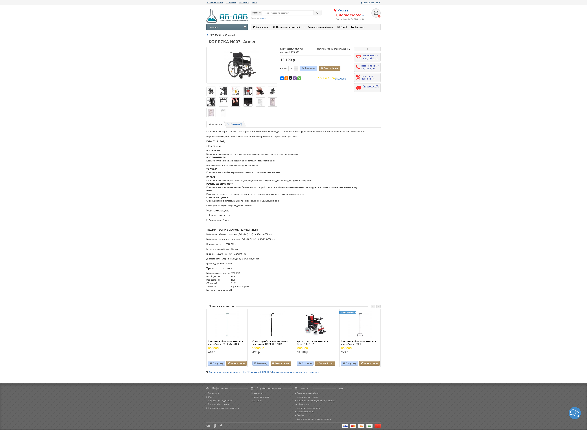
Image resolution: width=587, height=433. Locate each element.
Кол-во (283, 68)
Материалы (262, 27)
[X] (290, 78)
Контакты (360, 27)
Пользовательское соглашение (223, 408)
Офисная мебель (305, 411)
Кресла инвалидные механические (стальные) (295, 372)
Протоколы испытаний (288, 27)
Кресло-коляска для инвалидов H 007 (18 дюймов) (234, 372)
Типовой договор (261, 397)
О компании (231, 2)
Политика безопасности (220, 404)
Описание (217, 124)
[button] (575, 413)
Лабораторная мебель (308, 393)
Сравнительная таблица (320, 27)
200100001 (265, 372)
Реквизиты (244, 2)
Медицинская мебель (307, 397)
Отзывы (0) (236, 124)
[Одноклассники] (286, 78)
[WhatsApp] (299, 78)
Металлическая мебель (308, 408)
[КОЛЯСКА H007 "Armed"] (241, 65)
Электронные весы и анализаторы (314, 419)
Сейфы (300, 415)
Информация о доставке (220, 400)
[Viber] (295, 78)
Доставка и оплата (215, 2)
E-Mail (254, 2)
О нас (211, 397)
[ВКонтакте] (282, 78)
